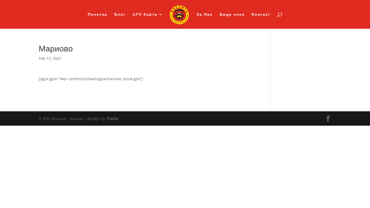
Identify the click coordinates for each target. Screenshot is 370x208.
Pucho (113, 118)
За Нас (205, 14)
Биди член (232, 14)
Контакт (261, 14)
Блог (120, 14)
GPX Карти (145, 14)
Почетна (97, 14)
